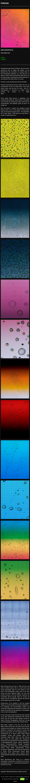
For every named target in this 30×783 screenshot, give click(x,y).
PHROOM (5, 3)
